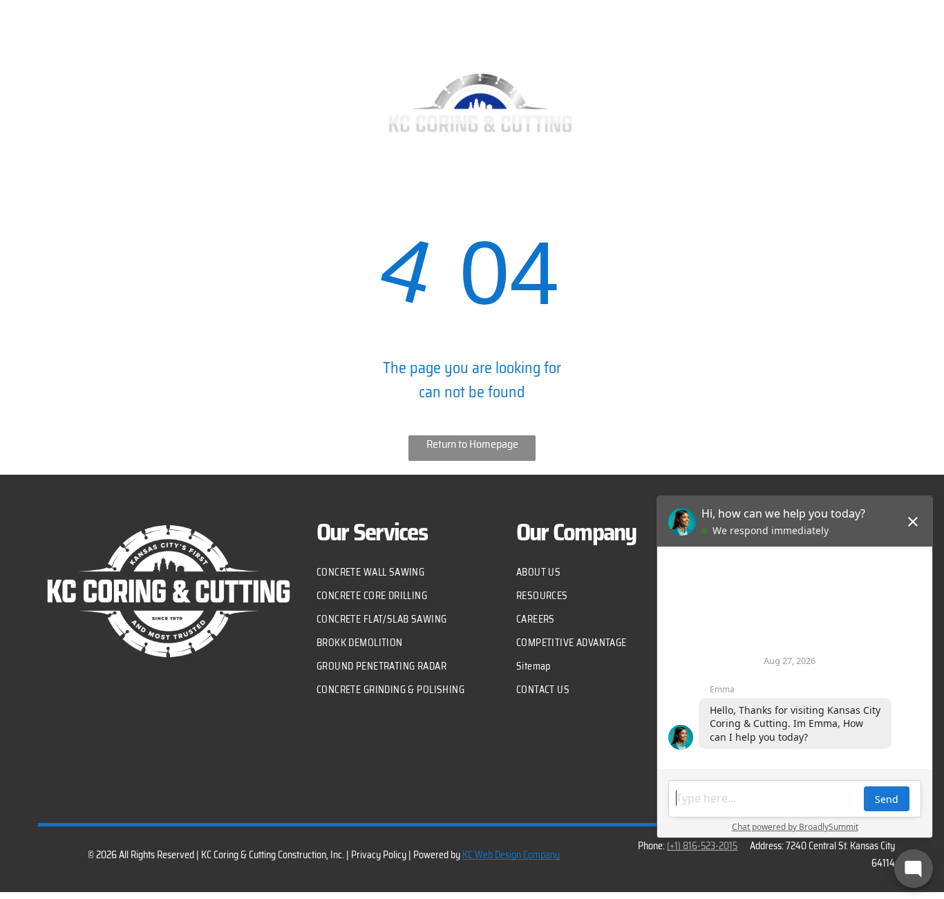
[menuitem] (215, 95)
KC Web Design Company (511, 854)
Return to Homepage (472, 444)
